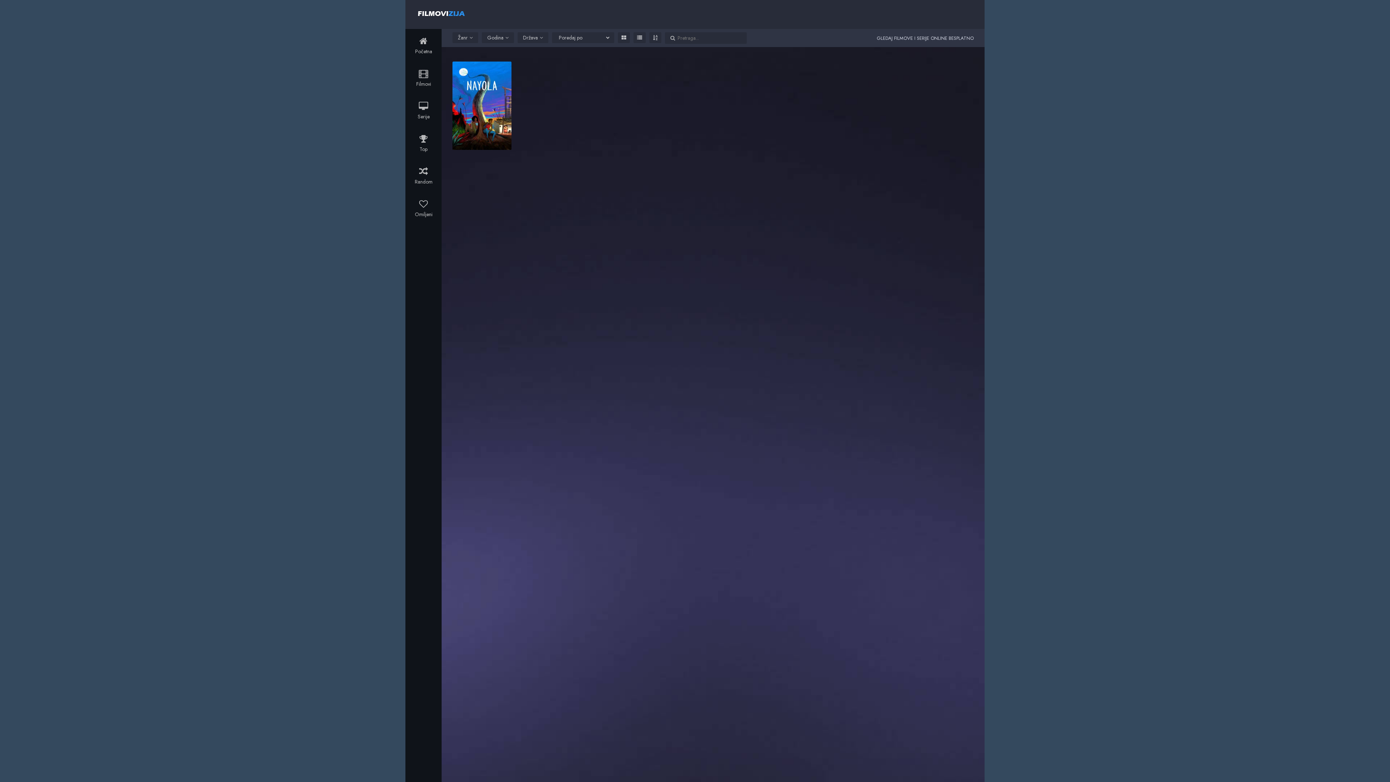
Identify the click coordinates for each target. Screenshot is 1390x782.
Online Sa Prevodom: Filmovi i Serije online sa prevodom (441, 13)
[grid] (624, 37)
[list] (639, 37)
